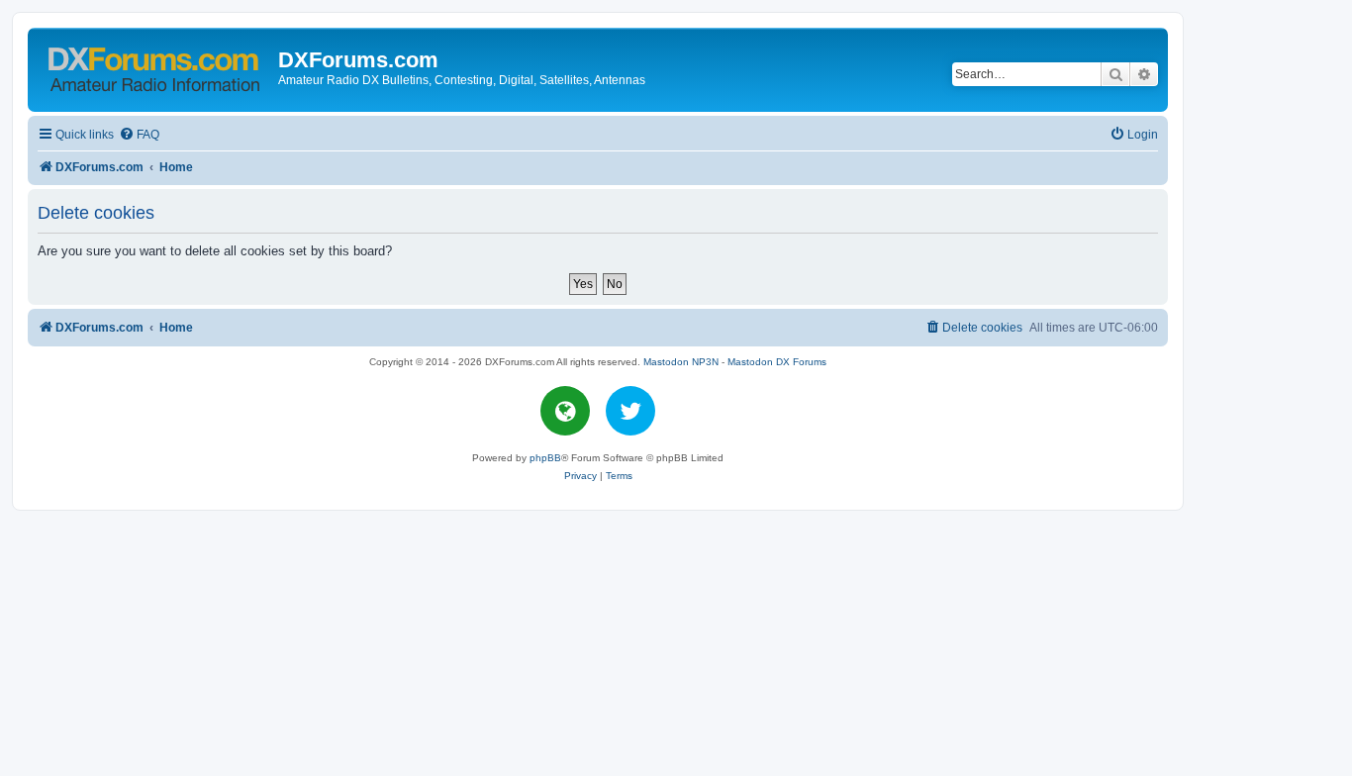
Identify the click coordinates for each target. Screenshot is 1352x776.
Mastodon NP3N (681, 361)
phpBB (545, 457)
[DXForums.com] (155, 66)
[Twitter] (630, 411)
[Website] (565, 411)
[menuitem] (139, 135)
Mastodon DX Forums (776, 361)
